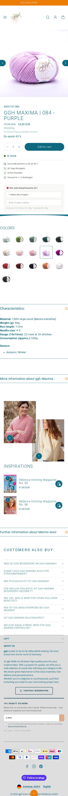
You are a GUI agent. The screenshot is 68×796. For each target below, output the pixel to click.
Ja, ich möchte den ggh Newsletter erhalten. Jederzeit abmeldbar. (35, 725)
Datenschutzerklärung (17, 727)
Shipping (17, 132)
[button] (5, 17)
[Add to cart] (58, 483)
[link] (55, 17)
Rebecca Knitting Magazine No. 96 (37, 503)
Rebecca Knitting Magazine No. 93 (37, 481)
